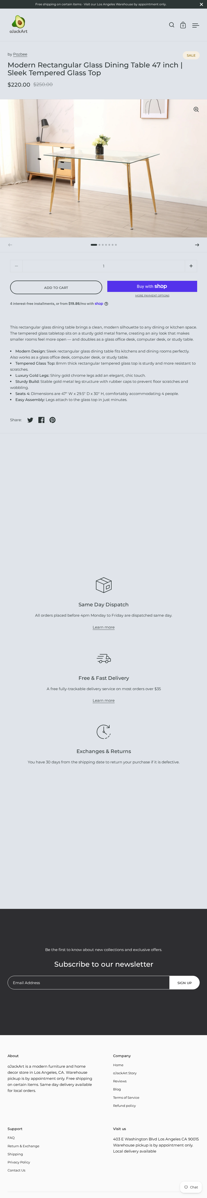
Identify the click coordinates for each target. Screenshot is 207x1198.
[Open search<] (171, 25)
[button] (197, 245)
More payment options (152, 295)
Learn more (104, 627)
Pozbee (20, 54)
